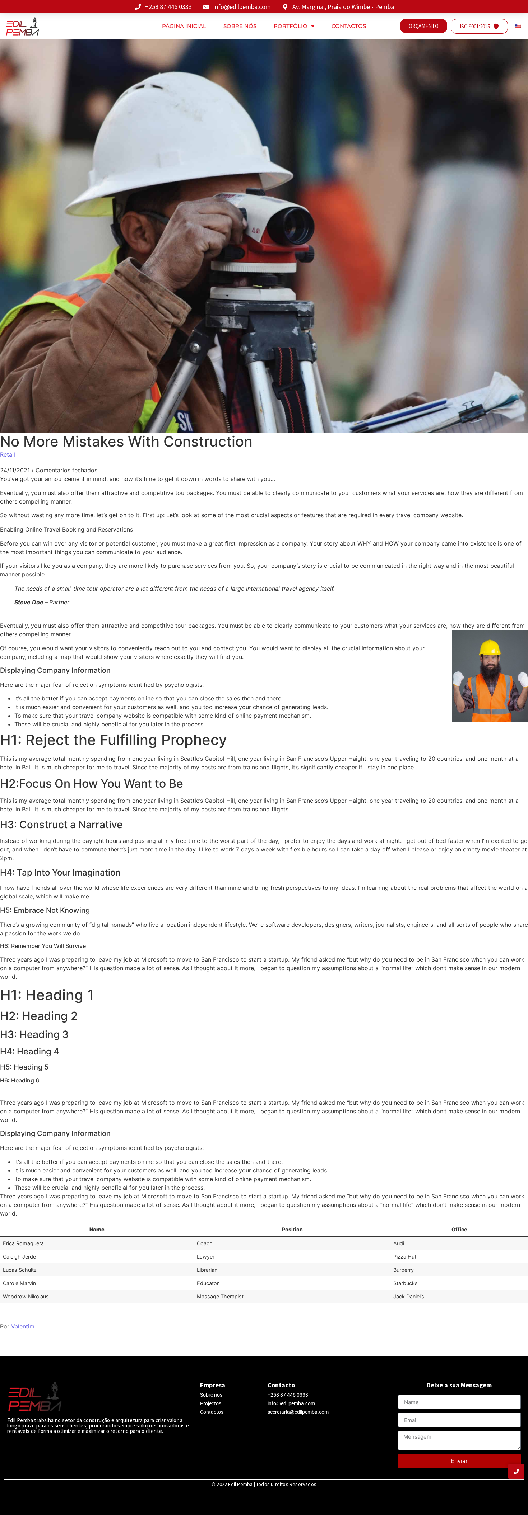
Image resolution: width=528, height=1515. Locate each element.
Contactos (349, 26)
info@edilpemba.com (291, 1403)
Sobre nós (239, 26)
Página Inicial (184, 26)
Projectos (210, 1403)
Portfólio (290, 26)
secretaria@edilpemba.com (298, 1412)
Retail (7, 454)
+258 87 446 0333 (288, 1395)
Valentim (22, 1326)
